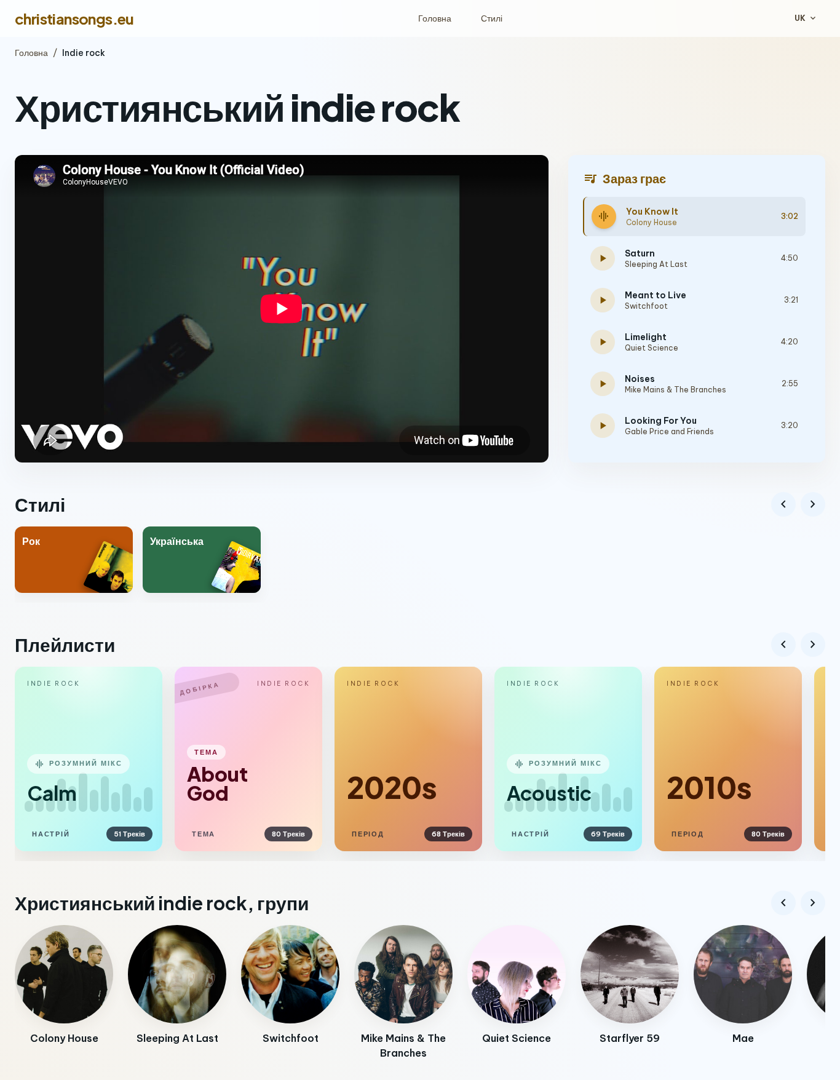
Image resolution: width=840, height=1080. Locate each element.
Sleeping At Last (656, 264)
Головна (434, 18)
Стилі (491, 18)
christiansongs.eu (74, 18)
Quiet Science (651, 347)
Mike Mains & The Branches (675, 389)
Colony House (651, 222)
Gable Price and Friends (669, 431)
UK (806, 18)
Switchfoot (646, 306)
